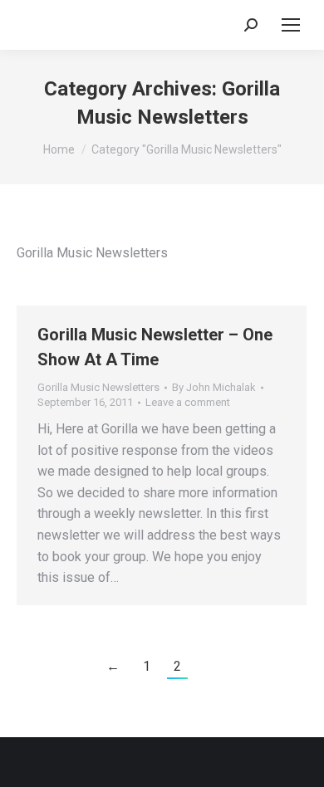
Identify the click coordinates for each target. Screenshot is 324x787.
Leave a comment (187, 402)
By (214, 387)
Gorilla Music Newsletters (98, 387)
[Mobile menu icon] (290, 25)
